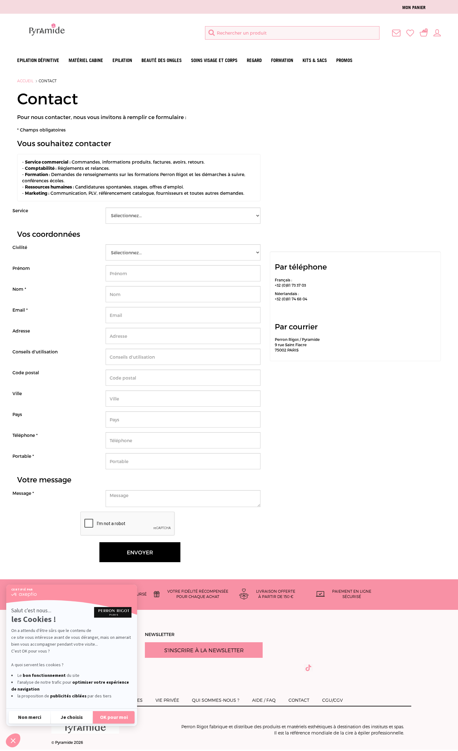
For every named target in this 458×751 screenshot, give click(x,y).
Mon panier (414, 7)
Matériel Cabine (86, 60)
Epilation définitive (38, 60)
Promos (344, 60)
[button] (13, 740)
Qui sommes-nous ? (215, 700)
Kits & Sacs (315, 60)
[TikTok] (308, 668)
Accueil (25, 81)
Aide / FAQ (264, 700)
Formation (282, 60)
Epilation (122, 60)
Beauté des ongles (161, 60)
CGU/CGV (332, 700)
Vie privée (167, 700)
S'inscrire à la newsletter (204, 650)
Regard (254, 60)
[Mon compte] (437, 32)
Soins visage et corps (214, 60)
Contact (48, 81)
